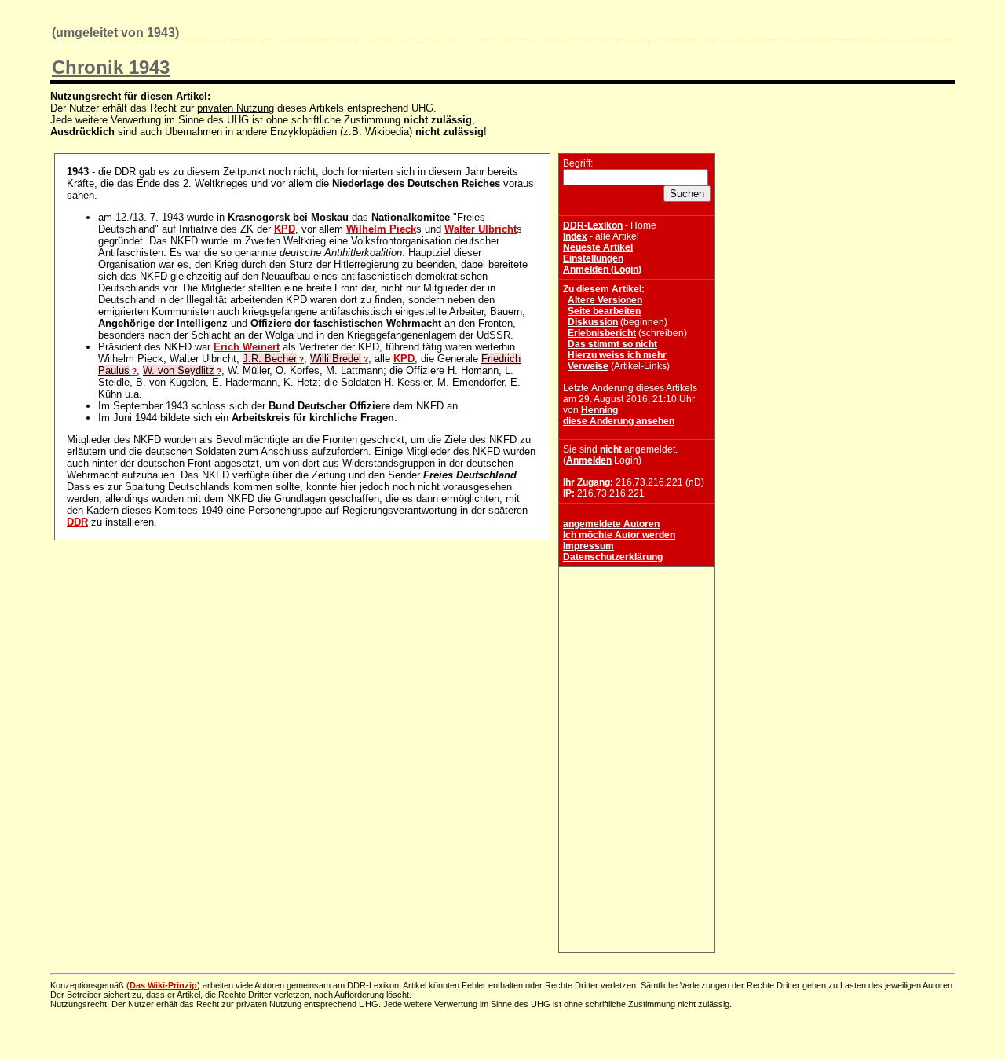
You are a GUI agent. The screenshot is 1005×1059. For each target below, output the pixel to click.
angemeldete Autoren (611, 524)
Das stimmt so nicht (612, 344)
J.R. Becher (270, 359)
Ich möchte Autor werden (619, 535)
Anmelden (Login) (602, 269)
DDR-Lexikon (593, 225)
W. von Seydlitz (178, 370)
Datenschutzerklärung (613, 556)
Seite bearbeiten (604, 311)
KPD (284, 229)
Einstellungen (593, 258)
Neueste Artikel (598, 247)
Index (575, 236)
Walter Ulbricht (480, 229)
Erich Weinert (247, 347)
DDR (77, 522)
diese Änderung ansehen (618, 421)
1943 (161, 32)
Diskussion (593, 322)
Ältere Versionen (605, 300)
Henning (599, 410)
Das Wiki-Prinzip (163, 985)
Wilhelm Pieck (381, 229)
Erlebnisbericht (602, 333)
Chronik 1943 (111, 67)
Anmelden (589, 460)
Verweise (588, 366)
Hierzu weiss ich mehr (617, 355)
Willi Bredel (335, 359)
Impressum (588, 545)
